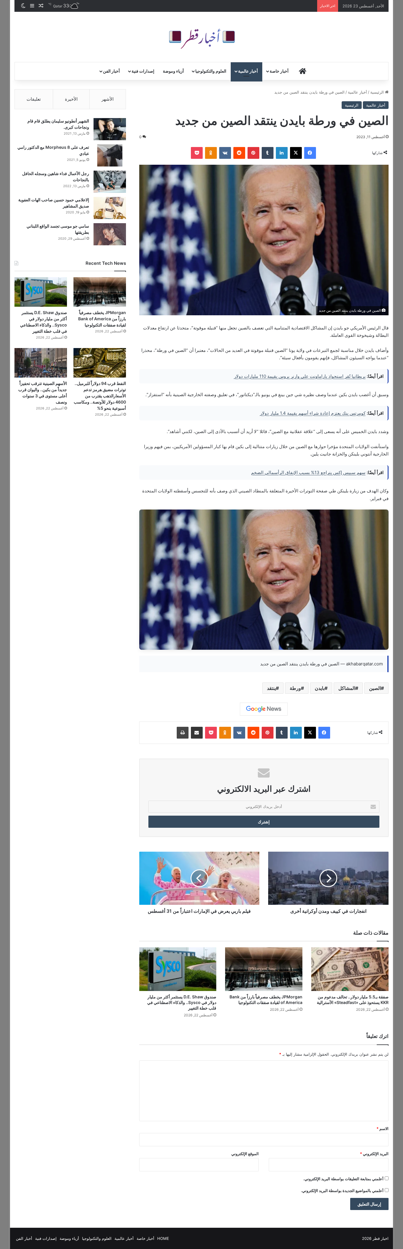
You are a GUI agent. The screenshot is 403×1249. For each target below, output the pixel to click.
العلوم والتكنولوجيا (210, 71)
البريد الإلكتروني (374, 1153)
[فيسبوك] (310, 153)
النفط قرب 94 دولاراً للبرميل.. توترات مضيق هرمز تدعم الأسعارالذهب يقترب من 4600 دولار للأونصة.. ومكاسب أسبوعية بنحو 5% (100, 396)
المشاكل (346, 688)
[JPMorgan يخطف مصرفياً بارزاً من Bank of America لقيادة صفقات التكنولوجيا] (263, 969)
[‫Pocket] (197, 153)
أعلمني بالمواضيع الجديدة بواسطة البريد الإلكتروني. (342, 1190)
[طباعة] (183, 733)
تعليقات (34, 99)
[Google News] (264, 709)
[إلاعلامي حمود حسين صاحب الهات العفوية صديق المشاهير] (110, 208)
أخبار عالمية (248, 71)
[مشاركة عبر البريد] (197, 733)
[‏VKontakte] (225, 153)
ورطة (295, 688)
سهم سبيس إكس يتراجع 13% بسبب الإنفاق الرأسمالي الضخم (308, 472)
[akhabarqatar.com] (201, 37)
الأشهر (107, 99)
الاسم (382, 1128)
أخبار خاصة (279, 71)
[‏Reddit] (239, 153)
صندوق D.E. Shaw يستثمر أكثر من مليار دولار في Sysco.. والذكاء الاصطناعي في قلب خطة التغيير (181, 1002)
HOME (163, 1238)
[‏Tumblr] (267, 153)
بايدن (320, 688)
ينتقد (271, 688)
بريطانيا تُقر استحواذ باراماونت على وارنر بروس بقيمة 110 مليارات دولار (300, 376)
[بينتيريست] (253, 153)
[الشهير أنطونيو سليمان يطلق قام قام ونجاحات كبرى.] (110, 129)
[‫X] (296, 153)
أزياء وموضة (173, 71)
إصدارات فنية (143, 71)
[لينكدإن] (282, 153)
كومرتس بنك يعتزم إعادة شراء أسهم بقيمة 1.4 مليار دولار (313, 413)
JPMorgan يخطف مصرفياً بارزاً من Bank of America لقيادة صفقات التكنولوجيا (102, 318)
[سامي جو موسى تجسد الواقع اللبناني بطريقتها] (110, 234)
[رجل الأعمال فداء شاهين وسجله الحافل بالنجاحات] (110, 182)
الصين (375, 688)
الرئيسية (377, 92)
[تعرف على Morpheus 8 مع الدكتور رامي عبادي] (110, 155)
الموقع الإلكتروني (245, 1153)
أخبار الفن (111, 71)
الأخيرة (71, 99)
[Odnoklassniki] (211, 153)
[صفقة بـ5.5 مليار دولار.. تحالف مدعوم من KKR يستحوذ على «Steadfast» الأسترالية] (350, 969)
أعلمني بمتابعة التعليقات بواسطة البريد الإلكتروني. (343, 1178)
